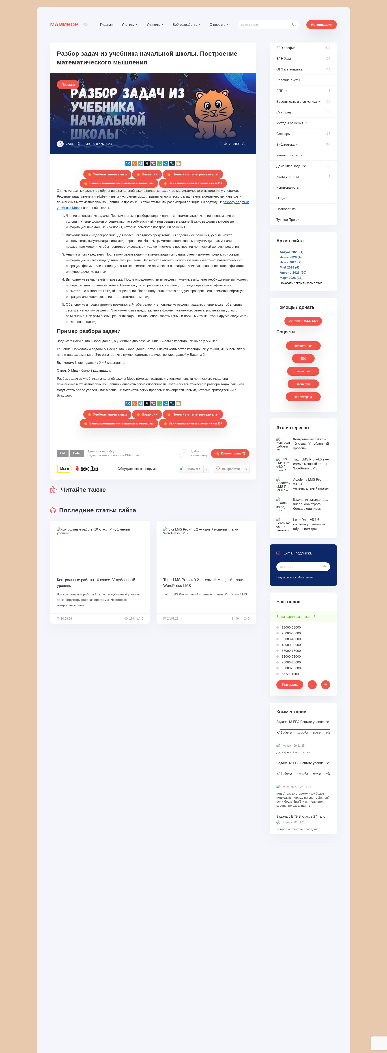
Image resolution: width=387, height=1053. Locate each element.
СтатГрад (283, 112)
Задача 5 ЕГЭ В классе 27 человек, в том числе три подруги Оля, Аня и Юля (303, 816)
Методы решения (289, 123)
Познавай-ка (286, 209)
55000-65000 (291, 650)
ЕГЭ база (283, 58)
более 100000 (291, 674)
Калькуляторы (287, 177)
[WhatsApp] (159, 163)
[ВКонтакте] (128, 163)
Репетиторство (287, 155)
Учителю (153, 24)
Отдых (281, 198)
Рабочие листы (288, 80)
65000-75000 (291, 656)
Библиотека (285, 144)
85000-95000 (291, 668)
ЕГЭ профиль (286, 48)
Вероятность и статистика (296, 101)
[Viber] (153, 163)
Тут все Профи (287, 220)
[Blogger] (178, 163)
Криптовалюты (287, 187)
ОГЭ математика (289, 69)
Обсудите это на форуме (137, 469)
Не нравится (234, 469)
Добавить (199, 453)
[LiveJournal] (172, 163)
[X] (147, 163)
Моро (76, 208)
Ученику (128, 24)
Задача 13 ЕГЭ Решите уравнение (303, 728)
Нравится (197, 469)
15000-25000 (291, 627)
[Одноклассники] (134, 163)
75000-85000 (291, 662)
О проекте (217, 24)
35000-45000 (291, 639)
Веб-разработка (185, 24)
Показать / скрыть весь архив (301, 283)
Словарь (283, 134)
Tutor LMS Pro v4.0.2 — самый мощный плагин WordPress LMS (204, 583)
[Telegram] (140, 163)
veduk (70, 144)
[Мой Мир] (165, 163)
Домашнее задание (291, 166)
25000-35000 (291, 633)
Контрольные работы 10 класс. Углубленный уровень (96, 583)
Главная (106, 24)
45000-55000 (291, 645)
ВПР (279, 91)
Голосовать (290, 684)
